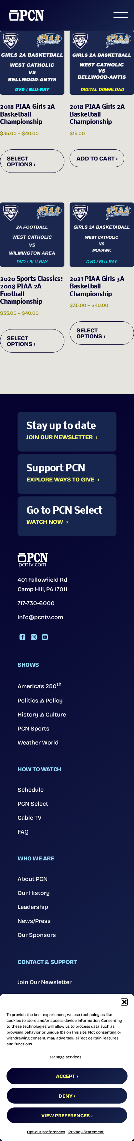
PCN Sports (33, 728)
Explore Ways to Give (60, 480)
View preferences (65, 1116)
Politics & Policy (40, 700)
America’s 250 (39, 685)
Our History (34, 893)
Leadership (33, 907)
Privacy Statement (86, 1132)
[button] (124, 1002)
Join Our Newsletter (59, 437)
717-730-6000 (36, 603)
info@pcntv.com (40, 617)
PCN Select (33, 803)
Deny (66, 1096)
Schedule (31, 789)
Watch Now (44, 522)
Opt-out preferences (46, 1132)
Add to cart (95, 158)
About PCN (32, 879)
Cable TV (30, 817)
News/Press (34, 921)
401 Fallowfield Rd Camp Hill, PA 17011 (42, 584)
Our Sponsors (37, 935)
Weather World (38, 742)
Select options (20, 161)
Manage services (65, 1057)
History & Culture (42, 714)
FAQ (23, 831)
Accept (65, 1076)
